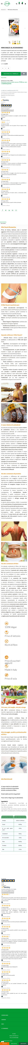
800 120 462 (14, 1043)
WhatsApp (23, 1043)
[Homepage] (7, 3)
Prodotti (3, 9)
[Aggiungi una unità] (8, 68)
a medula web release (7, 1040)
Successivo (10, 110)
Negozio (4, 1043)
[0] (19, 4)
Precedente (4, 110)
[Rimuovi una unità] (2, 68)
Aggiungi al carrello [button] (11, 73)
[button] (3, 28)
